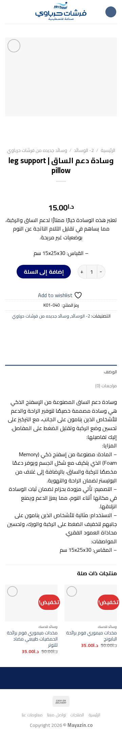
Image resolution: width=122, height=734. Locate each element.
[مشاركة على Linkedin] (30, 331)
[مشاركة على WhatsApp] (91, 331)
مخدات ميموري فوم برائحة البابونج (91, 636)
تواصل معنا (56, 715)
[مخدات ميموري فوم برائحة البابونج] (90, 602)
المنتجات (77, 715)
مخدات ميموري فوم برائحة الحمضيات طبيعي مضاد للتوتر (32, 639)
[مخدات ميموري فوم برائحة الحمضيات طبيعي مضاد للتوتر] (31, 602)
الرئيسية (108, 150)
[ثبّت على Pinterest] (42, 331)
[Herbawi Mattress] (61, 11)
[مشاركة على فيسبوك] (79, 331)
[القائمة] (110, 12)
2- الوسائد (84, 150)
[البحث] (19, 11)
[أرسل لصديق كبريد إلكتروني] (54, 331)
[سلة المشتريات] (8, 11)
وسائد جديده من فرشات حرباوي (37, 150)
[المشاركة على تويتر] (67, 331)
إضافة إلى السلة (44, 272)
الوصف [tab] (110, 372)
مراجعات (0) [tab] (106, 385)
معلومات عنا (32, 715)
